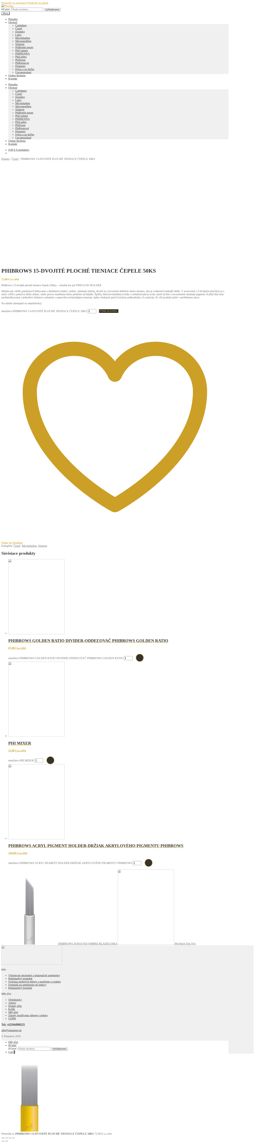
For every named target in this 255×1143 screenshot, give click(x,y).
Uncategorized (23, 72)
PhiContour (21, 50)
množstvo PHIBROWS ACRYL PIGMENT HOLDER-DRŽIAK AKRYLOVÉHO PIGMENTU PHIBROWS (70, 863)
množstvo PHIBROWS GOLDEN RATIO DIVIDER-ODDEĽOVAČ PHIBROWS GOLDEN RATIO (65, 658)
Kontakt (12, 78)
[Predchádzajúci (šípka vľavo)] (2, 1140)
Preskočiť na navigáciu (14, 2)
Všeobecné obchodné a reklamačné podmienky (34, 975)
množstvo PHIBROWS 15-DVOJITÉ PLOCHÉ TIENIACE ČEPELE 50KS (44, 311)
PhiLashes (21, 56)
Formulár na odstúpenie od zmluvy (27, 984)
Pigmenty (20, 66)
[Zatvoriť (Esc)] (13, 1137)
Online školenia (17, 75)
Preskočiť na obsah (37, 2)
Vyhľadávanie (52, 9)
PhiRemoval (22, 63)
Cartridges (21, 25)
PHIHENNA (22, 53)
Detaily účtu (15, 1006)
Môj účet (13, 1012)
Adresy (12, 1002)
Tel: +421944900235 (13, 1024)
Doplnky (20, 31)
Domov (5, 158)
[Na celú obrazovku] (6, 1137)
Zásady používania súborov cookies (28, 1015)
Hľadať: (5, 9)
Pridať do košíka (108, 311)
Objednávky (15, 999)
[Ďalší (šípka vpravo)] (6, 1140)
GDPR (12, 1018)
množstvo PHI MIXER (21, 760)
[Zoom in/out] (2, 1137)
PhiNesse (20, 59)
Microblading (22, 37)
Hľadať (12, 1045)
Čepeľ (18, 28)
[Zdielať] (9, 1137)
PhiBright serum (24, 47)
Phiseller (13, 19)
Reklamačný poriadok (20, 978)
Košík (11, 1009)
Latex (18, 34)
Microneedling (23, 41)
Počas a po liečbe (24, 69)
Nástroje (19, 44)
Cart (11, 1052)
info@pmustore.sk (11, 1030)
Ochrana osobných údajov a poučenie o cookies (34, 981)
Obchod (12, 22)
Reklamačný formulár (20, 987)
